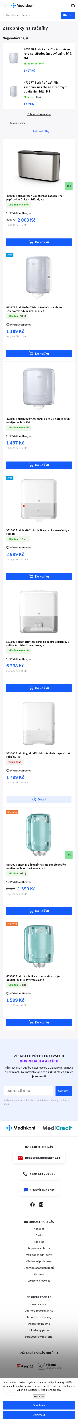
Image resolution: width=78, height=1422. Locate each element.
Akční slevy (39, 1304)
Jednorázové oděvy (39, 1317)
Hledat (68, 15)
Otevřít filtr (39, 131)
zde (58, 1390)
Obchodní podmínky (39, 1261)
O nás (39, 1235)
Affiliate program (39, 1281)
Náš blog (39, 1242)
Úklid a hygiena (39, 1330)
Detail (42, 799)
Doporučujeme (18, 123)
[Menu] (3, 5)
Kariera (39, 1274)
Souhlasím (39, 1405)
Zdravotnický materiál (39, 1337)
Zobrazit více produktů (39, 114)
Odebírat (63, 1090)
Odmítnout (39, 1415)
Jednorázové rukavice (39, 1311)
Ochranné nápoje (39, 1324)
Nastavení (39, 1396)
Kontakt (39, 1229)
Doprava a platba (39, 1248)
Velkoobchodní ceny (39, 1255)
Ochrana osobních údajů (39, 1268)
